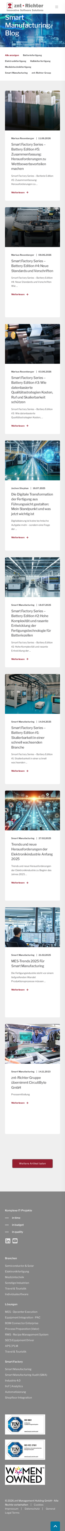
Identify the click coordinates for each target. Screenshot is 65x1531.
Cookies (39, 1504)
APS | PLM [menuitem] (11, 1346)
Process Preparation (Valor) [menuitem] (22, 1328)
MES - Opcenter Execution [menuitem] (21, 1311)
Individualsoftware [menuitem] (16, 1294)
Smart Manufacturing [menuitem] (18, 1369)
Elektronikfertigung (15, 61)
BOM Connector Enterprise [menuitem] (21, 1323)
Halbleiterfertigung (40, 61)
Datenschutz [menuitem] (32, 1508)
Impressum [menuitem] (11, 1508)
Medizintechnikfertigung (18, 67)
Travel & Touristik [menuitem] (15, 1288)
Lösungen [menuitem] (11, 1304)
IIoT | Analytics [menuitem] (14, 1386)
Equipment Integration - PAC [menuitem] (22, 1317)
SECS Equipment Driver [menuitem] (19, 1340)
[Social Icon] (8, 1241)
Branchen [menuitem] (11, 1258)
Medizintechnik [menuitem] (14, 1277)
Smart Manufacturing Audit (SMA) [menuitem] (26, 1374)
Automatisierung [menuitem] (15, 1392)
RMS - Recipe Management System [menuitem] (26, 1334)
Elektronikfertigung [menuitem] (17, 1271)
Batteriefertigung (32, 55)
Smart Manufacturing (16, 72)
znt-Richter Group (41, 72)
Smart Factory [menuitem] (14, 1361)
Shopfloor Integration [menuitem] (18, 1397)
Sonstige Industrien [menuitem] (17, 1282)
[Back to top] (55, 1526)
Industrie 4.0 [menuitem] (12, 1380)
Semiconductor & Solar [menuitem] (19, 1265)
